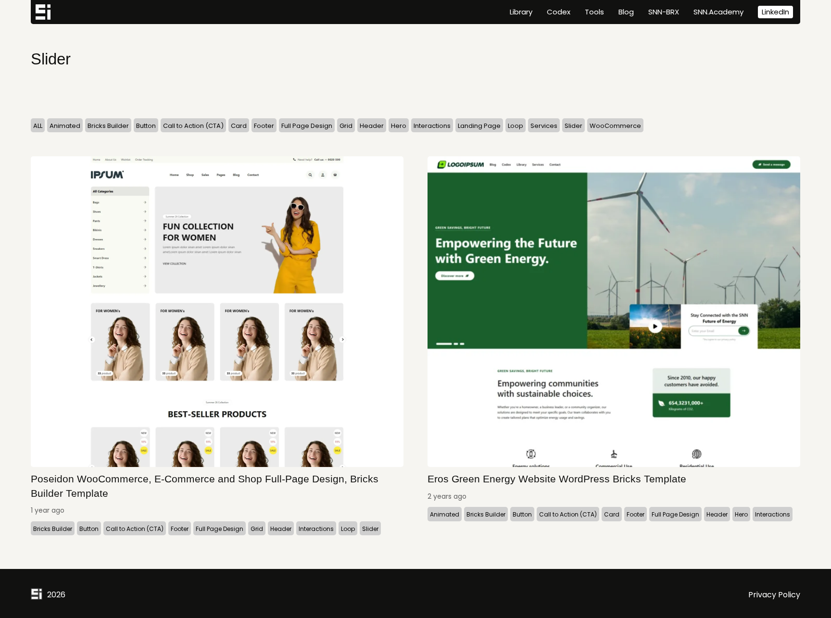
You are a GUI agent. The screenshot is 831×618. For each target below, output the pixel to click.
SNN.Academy (718, 12)
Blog (626, 12)
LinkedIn (775, 12)
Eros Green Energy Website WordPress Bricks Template (557, 478)
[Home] (43, 12)
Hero (398, 125)
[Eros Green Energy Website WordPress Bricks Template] (614, 311)
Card (239, 125)
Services (543, 125)
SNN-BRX (663, 12)
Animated (65, 125)
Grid (346, 125)
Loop (515, 125)
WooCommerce (615, 125)
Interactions (432, 125)
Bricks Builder (108, 125)
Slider (573, 125)
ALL (37, 125)
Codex (558, 12)
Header (372, 125)
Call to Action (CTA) (193, 125)
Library (521, 12)
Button (146, 125)
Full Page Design (306, 125)
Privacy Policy (774, 594)
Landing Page (479, 125)
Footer (264, 125)
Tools (594, 12)
